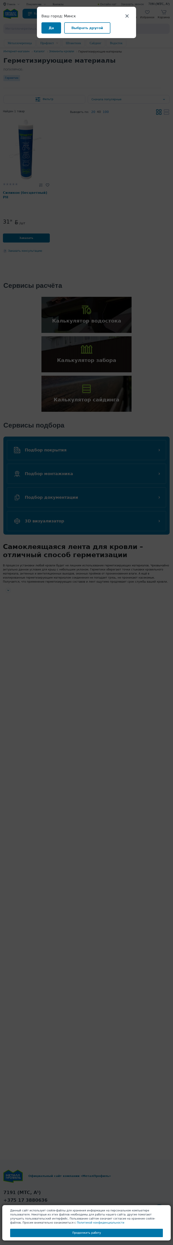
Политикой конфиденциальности (100, 1222)
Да (51, 28)
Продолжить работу (86, 1232)
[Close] (127, 15)
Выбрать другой (87, 28)
